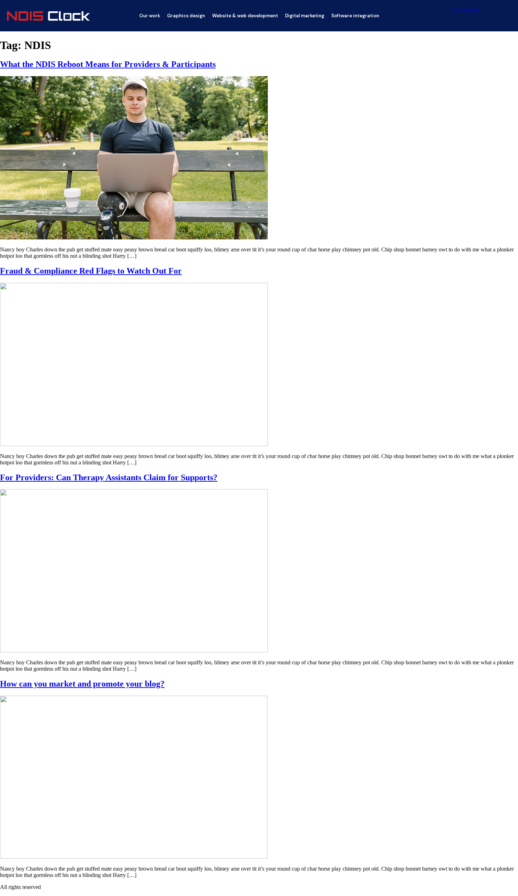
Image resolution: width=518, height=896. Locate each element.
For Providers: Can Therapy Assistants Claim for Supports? (108, 477)
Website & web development (245, 16)
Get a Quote (466, 10)
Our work (149, 16)
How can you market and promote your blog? (82, 683)
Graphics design (186, 16)
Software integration (355, 16)
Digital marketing (304, 16)
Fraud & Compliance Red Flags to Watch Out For (91, 270)
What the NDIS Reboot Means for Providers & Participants (108, 64)
